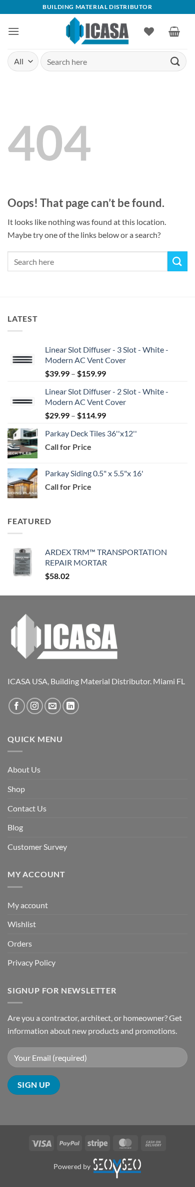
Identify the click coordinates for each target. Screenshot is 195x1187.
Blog (15, 827)
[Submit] (176, 61)
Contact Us (27, 808)
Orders (20, 943)
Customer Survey (37, 846)
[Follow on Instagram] (34, 706)
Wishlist (22, 924)
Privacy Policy (32, 962)
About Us (24, 769)
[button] (14, 31)
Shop (16, 788)
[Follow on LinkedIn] (70, 706)
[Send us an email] (52, 706)
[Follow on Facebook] (16, 706)
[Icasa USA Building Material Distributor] (98, 31)
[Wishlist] (149, 31)
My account (28, 905)
